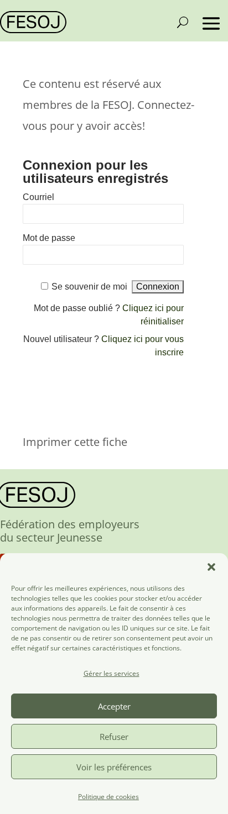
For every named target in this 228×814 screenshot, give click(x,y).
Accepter (114, 706)
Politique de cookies (108, 796)
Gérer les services (111, 673)
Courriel (38, 197)
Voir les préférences (114, 767)
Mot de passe (49, 238)
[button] (211, 567)
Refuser (114, 736)
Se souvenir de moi (89, 286)
